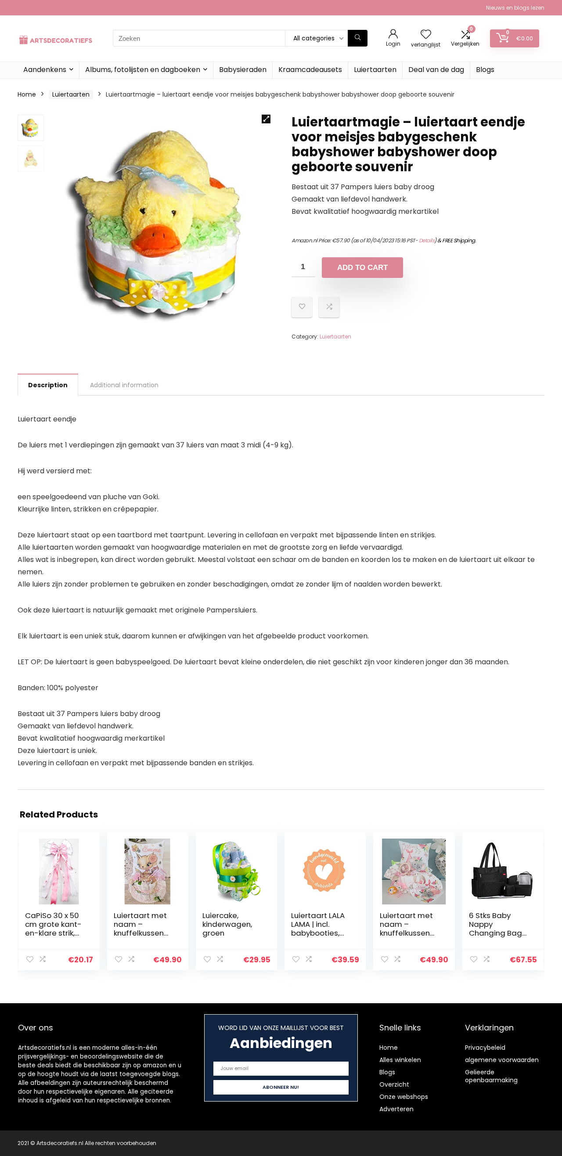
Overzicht (394, 1084)
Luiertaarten (375, 70)
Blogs (485, 70)
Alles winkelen (400, 1059)
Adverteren (396, 1109)
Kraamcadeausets (310, 70)
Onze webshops (403, 1096)
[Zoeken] (357, 38)
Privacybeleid (485, 1047)
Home (27, 94)
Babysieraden (243, 70)
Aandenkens (44, 70)
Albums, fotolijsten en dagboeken (142, 70)
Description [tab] (48, 385)
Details (427, 240)
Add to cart (362, 267)
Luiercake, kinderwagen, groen (227, 924)
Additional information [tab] (124, 385)
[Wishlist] (426, 35)
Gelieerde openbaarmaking (491, 1076)
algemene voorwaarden (502, 1059)
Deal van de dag (436, 70)
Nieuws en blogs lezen (515, 7)
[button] (266, 119)
